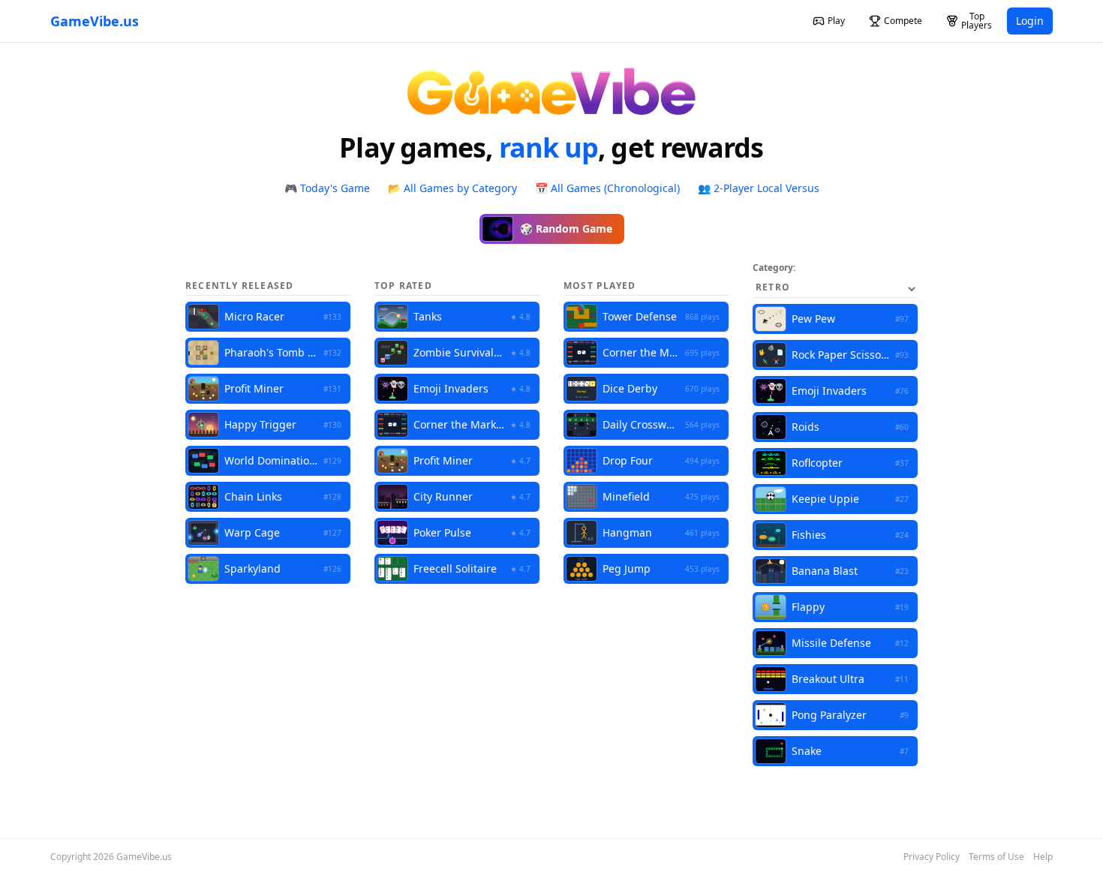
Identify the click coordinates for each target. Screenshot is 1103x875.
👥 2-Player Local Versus (758, 188)
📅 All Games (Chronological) (607, 188)
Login (1030, 21)
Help (1043, 857)
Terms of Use (996, 857)
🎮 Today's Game (327, 188)
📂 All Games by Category (452, 188)
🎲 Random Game (566, 228)
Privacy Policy (931, 857)
